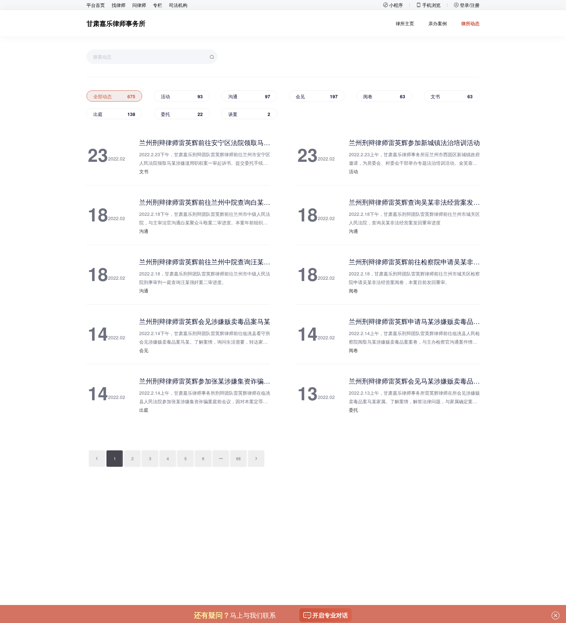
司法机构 (178, 5)
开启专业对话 (330, 615)
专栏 (157, 5)
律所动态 (470, 23)
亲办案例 (437, 23)
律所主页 (405, 23)
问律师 (139, 5)
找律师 (118, 5)
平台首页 (95, 5)
